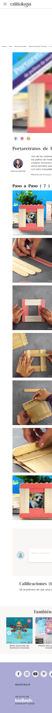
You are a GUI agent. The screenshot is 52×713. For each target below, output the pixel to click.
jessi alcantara (18, 171)
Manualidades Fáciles (38, 46)
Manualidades (20, 46)
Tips (10, 46)
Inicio (4, 46)
